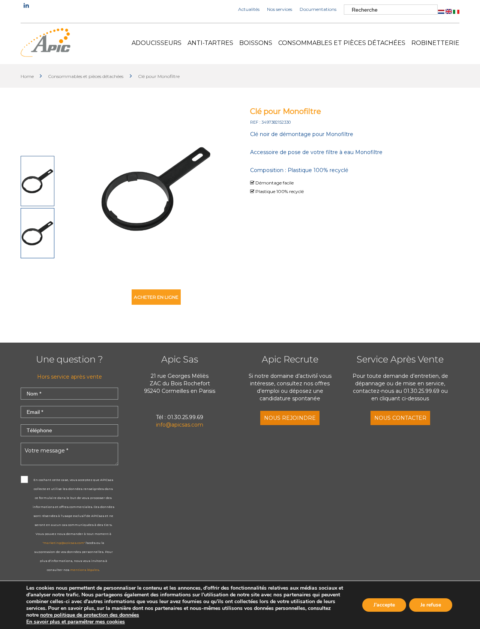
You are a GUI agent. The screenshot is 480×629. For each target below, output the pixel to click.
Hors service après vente (69, 376)
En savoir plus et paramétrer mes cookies (75, 622)
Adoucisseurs (157, 42)
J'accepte (384, 604)
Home (28, 76)
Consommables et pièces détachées (341, 42)
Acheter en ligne (156, 297)
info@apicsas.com (179, 424)
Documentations (318, 9)
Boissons (255, 42)
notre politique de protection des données (89, 615)
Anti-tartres (210, 42)
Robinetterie (435, 42)
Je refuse (430, 604)
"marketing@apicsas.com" (64, 543)
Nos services (279, 9)
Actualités (249, 9)
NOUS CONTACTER (400, 418)
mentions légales (84, 570)
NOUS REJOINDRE (290, 418)
